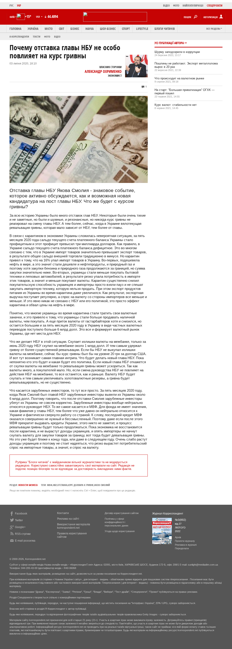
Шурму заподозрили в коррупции (177, 52)
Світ (61, 28)
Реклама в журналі (185, 544)
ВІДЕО (166, 5)
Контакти (63, 513)
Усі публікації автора (169, 43)
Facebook (21, 513)
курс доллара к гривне (81, 485)
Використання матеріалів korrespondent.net (73, 526)
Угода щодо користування (120, 531)
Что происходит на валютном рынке (179, 78)
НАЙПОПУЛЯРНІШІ (193, 5)
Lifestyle (142, 28)
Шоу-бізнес (108, 28)
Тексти (36, 36)
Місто (49, 28)
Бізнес (74, 28)
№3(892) (180, 519)
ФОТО (176, 5)
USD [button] (38, 16)
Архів (178, 537)
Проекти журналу (185, 541)
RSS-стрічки (23, 533)
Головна (15, 28)
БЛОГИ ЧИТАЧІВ (165, 28)
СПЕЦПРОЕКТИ (214, 5)
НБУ (55, 485)
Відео (57, 36)
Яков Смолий (102, 485)
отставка (62, 485)
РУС (12, 5)
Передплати (182, 548)
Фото (47, 36)
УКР (19, 5)
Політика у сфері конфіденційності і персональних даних (116, 522)
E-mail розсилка (25, 540)
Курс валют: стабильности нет (176, 105)
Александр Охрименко (103, 71)
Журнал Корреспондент (167, 513)
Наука (89, 28)
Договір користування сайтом (122, 513)
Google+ (20, 527)
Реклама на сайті (68, 518)
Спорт (126, 28)
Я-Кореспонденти (19, 36)
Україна (33, 28)
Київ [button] (12, 17)
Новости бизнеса (28, 485)
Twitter (19, 520)
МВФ (49, 485)
